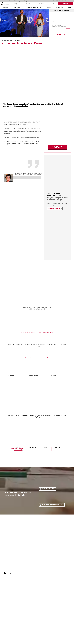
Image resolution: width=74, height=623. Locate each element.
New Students (20, 495)
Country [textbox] (54, 19)
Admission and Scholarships (34, 7)
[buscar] (53, 4)
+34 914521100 (59, 1)
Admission (65, 3)
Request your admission (57, 147)
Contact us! (60, 34)
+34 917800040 (22, 1)
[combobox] (61, 19)
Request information (54, 208)
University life (59, 7)
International (49, 7)
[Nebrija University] (5, 4)
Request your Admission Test (52, 504)
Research (69, 7)
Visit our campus (48, 489)
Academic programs (18, 7)
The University (5, 7)
